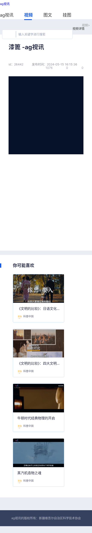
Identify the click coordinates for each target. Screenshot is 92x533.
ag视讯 (5, 4)
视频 (28, 15)
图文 (47, 15)
